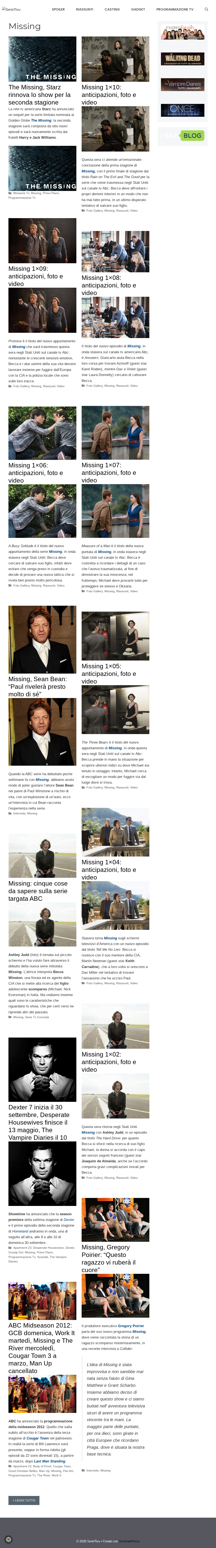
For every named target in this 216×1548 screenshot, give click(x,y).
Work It (56, 1475)
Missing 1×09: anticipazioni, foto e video (35, 276)
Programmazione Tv (175, 9)
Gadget (138, 9)
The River (43, 1475)
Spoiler (58, 9)
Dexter (70, 1247)
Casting (112, 9)
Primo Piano (51, 193)
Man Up (44, 1471)
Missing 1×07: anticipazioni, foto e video (109, 473)
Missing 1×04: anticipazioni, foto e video (109, 870)
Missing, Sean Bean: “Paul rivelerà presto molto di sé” (37, 686)
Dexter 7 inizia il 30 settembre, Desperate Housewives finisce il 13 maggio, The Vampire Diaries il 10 (39, 1122)
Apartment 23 (22, 1247)
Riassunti (84, 9)
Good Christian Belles (22, 1471)
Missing (36, 193)
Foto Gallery (94, 210)
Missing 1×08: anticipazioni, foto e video (109, 285)
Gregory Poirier (131, 1326)
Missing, (89, 171)
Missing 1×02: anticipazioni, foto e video (109, 1062)
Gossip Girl (15, 1252)
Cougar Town (62, 1466)
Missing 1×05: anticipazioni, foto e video (109, 674)
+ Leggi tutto (24, 1500)
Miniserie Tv (21, 193)
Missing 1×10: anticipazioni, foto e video (109, 95)
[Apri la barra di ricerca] (206, 9)
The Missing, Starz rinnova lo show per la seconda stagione (39, 95)
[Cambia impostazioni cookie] (8, 1539)
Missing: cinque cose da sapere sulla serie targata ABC (38, 891)
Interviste (19, 813)
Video (134, 210)
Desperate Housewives (48, 1247)
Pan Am (68, 1471)
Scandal (42, 1257)
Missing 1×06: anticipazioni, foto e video (35, 473)
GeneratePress (129, 1541)
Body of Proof (42, 1466)
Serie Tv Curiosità (37, 1017)
